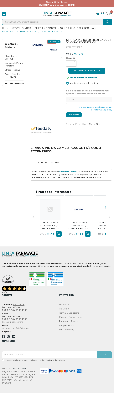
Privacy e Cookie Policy (70, 317)
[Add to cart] (59, 234)
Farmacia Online (68, 171)
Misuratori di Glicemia (11, 57)
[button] (33, 217)
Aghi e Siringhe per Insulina (12, 75)
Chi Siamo (64, 309)
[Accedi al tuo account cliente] (106, 13)
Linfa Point (64, 304)
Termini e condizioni (69, 313)
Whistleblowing (66, 329)
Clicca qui (94, 124)
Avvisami (74, 114)
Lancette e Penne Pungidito (14, 64)
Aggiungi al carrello (87, 70)
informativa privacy (56, 360)
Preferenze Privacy (68, 321)
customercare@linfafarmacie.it (17, 328)
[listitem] (50, 217)
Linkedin (13, 337)
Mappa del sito (66, 325)
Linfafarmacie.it (19, 368)
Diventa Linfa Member (57, 2)
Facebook (3, 337)
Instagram (8, 337)
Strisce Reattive (12, 70)
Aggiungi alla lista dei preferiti (84, 83)
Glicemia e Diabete (11, 45)
